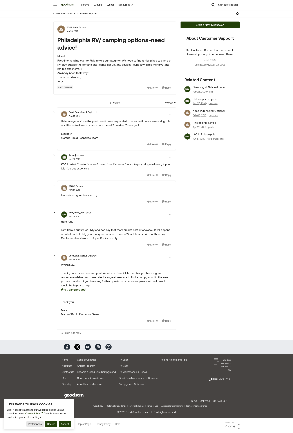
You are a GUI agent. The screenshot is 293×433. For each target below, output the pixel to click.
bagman (213, 115)
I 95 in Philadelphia (204, 134)
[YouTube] (87, 346)
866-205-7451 (221, 378)
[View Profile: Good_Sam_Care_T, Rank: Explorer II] (64, 114)
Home (65, 359)
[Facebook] (67, 346)
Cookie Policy (32, 413)
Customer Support (88, 13)
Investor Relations (136, 406)
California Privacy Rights (116, 406)
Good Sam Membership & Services (138, 378)
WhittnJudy (72, 27)
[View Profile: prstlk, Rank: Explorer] (187, 125)
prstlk (211, 127)
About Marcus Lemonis (89, 384)
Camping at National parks (209, 87)
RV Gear (123, 365)
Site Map (67, 384)
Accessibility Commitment (172, 406)
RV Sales (123, 359)
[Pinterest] (108, 346)
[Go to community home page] (67, 4)
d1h (211, 91)
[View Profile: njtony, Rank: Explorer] (64, 188)
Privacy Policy (97, 406)
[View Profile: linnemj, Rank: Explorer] (64, 157)
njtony (72, 186)
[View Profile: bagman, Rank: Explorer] (187, 113)
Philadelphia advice (204, 122)
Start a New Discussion (210, 24)
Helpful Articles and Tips (174, 359)
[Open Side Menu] (55, 4)
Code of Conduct (86, 359)
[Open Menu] (237, 13)
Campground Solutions (131, 384)
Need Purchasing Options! (209, 110)
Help (117, 424)
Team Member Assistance (196, 406)
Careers (205, 401)
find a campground (73, 289)
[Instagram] (98, 346)
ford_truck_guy (76, 212)
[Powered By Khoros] (232, 425)
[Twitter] (77, 346)
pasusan (212, 103)
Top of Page (84, 424)
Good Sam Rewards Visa (90, 378)
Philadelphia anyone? (205, 99)
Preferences (35, 424)
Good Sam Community (64, 13)
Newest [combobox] (170, 102)
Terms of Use (152, 406)
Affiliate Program (86, 365)
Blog (194, 401)
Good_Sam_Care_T (78, 112)
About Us (67, 365)
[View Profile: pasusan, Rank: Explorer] (187, 101)
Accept (65, 424)
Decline (51, 424)
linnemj (72, 155)
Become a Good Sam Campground (96, 372)
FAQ (64, 378)
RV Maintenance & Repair (133, 372)
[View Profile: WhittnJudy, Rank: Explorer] (61, 29)
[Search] (213, 5)
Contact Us (68, 372)
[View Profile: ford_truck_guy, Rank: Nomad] (64, 214)
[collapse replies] (54, 112)
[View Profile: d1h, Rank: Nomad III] (187, 89)
